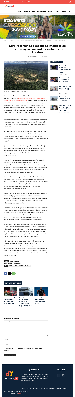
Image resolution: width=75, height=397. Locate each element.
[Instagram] (70, 2)
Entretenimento (41, 11)
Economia (50, 11)
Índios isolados (13, 265)
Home (19, 11)
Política (25, 11)
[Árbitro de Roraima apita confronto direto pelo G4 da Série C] (41, 291)
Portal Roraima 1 (34, 56)
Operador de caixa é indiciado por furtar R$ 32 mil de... (65, 98)
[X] (10, 273)
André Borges (17, 263)
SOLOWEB (20, 393)
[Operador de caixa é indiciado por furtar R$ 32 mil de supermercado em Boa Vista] (54, 98)
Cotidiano (32, 11)
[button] (69, 11)
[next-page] (8, 310)
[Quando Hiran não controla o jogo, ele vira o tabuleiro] (54, 79)
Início (5, 40)
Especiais (57, 11)
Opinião (64, 11)
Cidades (17, 40)
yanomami (27, 265)
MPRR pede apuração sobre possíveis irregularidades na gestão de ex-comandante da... (65, 109)
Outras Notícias (13, 283)
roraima (21, 265)
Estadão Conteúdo (14, 261)
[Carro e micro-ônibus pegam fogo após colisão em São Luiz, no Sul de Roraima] (10, 291)
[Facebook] (67, 2)
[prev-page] (5, 310)
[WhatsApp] (14, 273)
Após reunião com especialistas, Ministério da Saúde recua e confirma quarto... (65, 69)
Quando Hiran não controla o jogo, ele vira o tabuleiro (64, 79)
